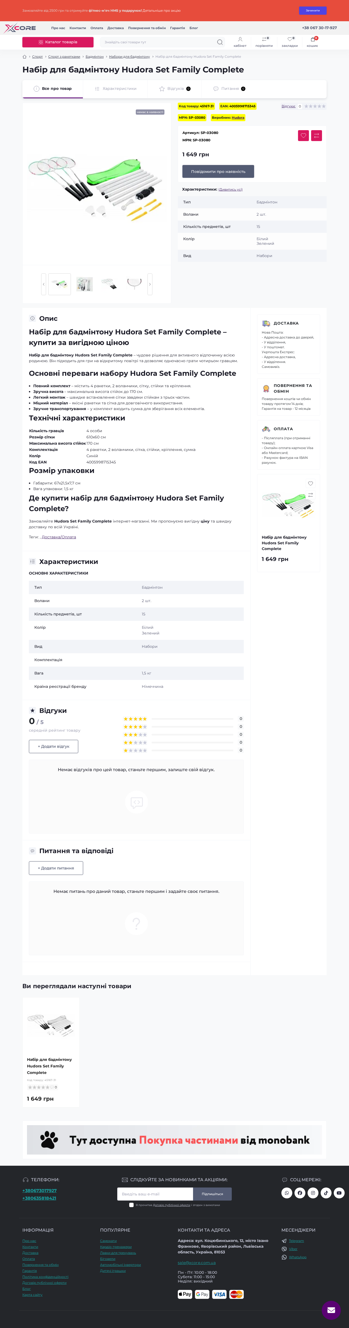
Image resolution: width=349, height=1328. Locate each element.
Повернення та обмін (147, 28)
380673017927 (286, 1192)
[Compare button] (316, 135)
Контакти (78, 28)
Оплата (97, 28)
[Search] (220, 42)
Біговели (107, 1259)
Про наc (58, 28)
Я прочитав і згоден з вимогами (178, 1205)
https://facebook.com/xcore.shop (299, 1192)
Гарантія (177, 28)
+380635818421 (39, 1198)
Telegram (296, 1241)
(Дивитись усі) (230, 189)
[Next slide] (150, 284)
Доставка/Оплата (59, 537)
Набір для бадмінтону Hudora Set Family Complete (49, 1066)
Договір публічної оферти (171, 1205)
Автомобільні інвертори (120, 1265)
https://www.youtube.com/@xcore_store (339, 1192)
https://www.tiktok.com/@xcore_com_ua (326, 1192)
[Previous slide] (43, 284)
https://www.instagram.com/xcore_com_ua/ (313, 1192)
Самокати (108, 1241)
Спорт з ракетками (64, 56)
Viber (293, 1249)
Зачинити (313, 10)
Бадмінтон (95, 56)
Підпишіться (212, 1194)
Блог (193, 28)
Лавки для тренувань (118, 1253)
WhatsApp (297, 1257)
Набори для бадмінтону (129, 56)
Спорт (37, 56)
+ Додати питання (56, 868)
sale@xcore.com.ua (197, 1262)
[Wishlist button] (303, 135)
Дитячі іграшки (113, 1271)
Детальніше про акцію (161, 10)
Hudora (238, 117)
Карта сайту (32, 1295)
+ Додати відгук (53, 746)
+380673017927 (39, 1190)
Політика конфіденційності (45, 1277)
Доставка (115, 28)
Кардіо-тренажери (116, 1247)
